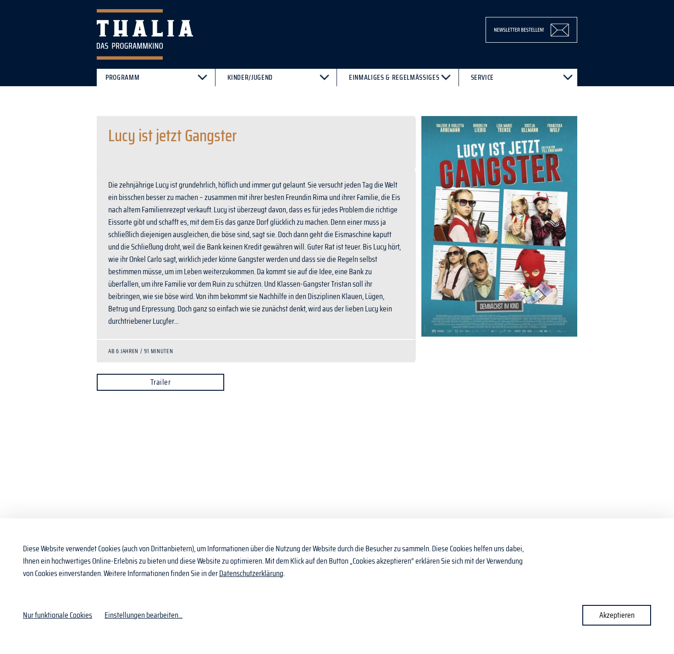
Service (482, 77)
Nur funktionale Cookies (57, 615)
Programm (122, 77)
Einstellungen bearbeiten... (143, 615)
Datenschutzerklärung (251, 573)
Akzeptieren (617, 615)
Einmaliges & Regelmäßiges (394, 77)
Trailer (160, 382)
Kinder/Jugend (250, 77)
